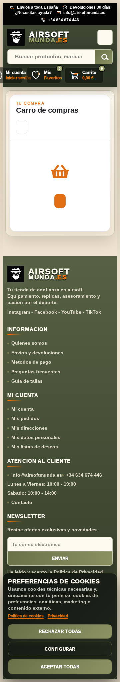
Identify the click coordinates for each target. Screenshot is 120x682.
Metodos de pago (31, 362)
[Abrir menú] (105, 37)
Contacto (21, 502)
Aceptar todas (60, 666)
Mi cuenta (22, 409)
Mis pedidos (25, 418)
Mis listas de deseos (34, 446)
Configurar (60, 649)
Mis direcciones (29, 428)
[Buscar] (104, 57)
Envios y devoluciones (37, 352)
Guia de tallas (27, 381)
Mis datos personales (35, 437)
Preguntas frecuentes (35, 371)
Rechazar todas (60, 631)
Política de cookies (26, 616)
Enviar (60, 558)
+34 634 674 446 (63, 20)
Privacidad (58, 616)
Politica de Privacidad (78, 572)
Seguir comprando (21, 127)
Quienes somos (29, 343)
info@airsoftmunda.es (84, 12)
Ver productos (60, 201)
